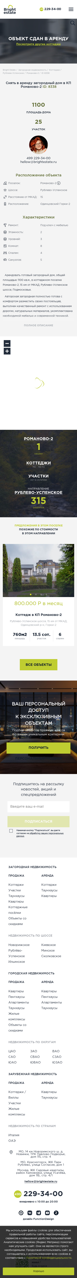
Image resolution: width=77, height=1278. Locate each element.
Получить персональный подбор (38, 750)
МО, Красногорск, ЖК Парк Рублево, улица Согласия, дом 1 (41, 1163)
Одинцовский (49, 204)
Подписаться (38, 821)
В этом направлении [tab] (38, 533)
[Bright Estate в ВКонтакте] (29, 1213)
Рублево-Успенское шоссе (28, 621)
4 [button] (46, 594)
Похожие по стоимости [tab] (38, 529)
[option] (38, 570)
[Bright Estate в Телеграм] (38, 1213)
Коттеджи (54, 70)
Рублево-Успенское (13, 73)
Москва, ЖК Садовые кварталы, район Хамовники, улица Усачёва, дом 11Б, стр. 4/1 (41, 1173)
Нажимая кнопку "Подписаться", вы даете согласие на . (40, 833)
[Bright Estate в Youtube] (47, 1213)
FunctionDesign (43, 1218)
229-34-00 (50, 9)
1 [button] (30, 594)
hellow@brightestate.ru (38, 162)
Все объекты (39, 664)
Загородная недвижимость (32, 70)
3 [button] (41, 594)
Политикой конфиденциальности (48, 1258)
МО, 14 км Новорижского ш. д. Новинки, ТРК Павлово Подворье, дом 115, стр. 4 (40, 1154)
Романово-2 (33, 73)
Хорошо (38, 1271)
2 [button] (36, 594)
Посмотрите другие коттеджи (38, 44)
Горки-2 (64, 204)
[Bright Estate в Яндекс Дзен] (56, 1213)
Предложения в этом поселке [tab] (39, 526)
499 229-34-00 (38, 158)
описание (38, 325)
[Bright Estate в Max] (21, 1213)
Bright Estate (9, 70)
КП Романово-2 (48, 614)
